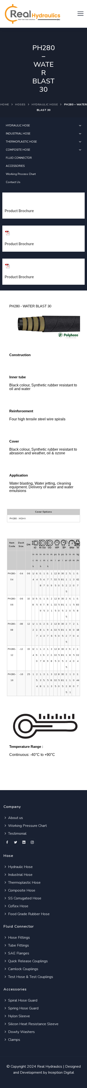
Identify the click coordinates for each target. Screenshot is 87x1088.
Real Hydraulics (49, 1066)
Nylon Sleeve (18, 1016)
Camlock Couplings (22, 969)
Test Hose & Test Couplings (30, 976)
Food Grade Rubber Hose (28, 914)
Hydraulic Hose (45, 104)
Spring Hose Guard (23, 1008)
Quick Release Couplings (27, 961)
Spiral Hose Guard (22, 1000)
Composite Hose (21, 890)
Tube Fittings (18, 945)
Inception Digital (61, 1072)
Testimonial (16, 833)
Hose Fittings (18, 937)
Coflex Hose (17, 906)
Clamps (13, 1039)
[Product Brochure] (7, 200)
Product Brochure (19, 211)
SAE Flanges (18, 953)
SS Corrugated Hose (24, 898)
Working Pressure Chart (27, 825)
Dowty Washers (21, 1031)
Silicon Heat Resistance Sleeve (32, 1024)
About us (15, 817)
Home (4, 104)
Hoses (20, 104)
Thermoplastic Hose (24, 882)
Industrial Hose (19, 874)
